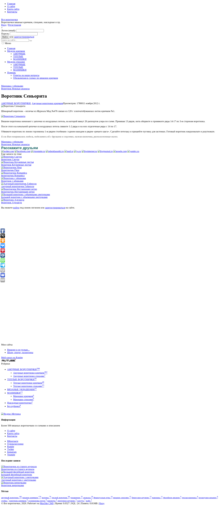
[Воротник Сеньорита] (13, 116)
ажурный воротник (11, 497)
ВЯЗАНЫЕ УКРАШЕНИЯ (22, 389)
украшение (76, 497)
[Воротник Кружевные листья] (17, 162)
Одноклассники (15, 444)
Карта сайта (13, 433)
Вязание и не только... (18, 349)
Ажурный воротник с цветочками (18, 480)
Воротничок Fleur (10, 170)
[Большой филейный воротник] (17, 472)
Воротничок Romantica (13, 175)
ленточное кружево (66, 501)
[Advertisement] (55, 83)
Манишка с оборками (12, 86)
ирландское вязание (208, 497)
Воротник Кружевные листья (16, 165)
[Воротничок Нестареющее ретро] (19, 189)
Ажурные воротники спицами (29, 376)
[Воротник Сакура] (11, 156)
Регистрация (14, 25)
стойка (5, 501)
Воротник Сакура (10, 159)
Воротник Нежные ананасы (15, 88)
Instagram (11, 452)
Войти (5, 37)
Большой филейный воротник (16, 474)
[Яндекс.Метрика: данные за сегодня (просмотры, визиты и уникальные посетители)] (11, 414)
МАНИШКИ (15, 393)
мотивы (46, 497)
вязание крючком (31, 497)
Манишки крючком (23, 396)
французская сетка (103, 497)
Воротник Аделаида (11, 202)
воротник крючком (18, 501)
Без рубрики (14, 406)
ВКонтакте (12, 441)
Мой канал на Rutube (12, 357)
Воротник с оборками (12, 181)
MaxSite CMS (47, 503)
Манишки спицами (23, 399)
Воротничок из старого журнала (17, 469)
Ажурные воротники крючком (47, 103)
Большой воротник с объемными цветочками (24, 197)
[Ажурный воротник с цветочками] (19, 477)
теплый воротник (61, 497)
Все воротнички (9, 19)
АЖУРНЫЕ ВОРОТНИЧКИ (16, 103)
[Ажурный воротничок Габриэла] (19, 183)
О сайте (11, 430)
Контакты (12, 436)
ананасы (88, 497)
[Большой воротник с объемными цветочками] (25, 194)
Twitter (10, 449)
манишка (157, 497)
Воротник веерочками (12, 485)
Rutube (10, 446)
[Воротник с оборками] (13, 178)
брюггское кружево (141, 497)
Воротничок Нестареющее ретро (18, 191)
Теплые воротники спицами (28, 386)
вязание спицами (122, 497)
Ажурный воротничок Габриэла (17, 186)
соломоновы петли (37, 501)
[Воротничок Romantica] (14, 173)
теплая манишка (190, 497)
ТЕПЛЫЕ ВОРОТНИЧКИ (22, 379)
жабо (89, 501)
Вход (3, 25)
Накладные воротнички (20, 403)
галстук (81, 501)
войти (16, 207)
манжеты (52, 501)
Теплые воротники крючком (28, 383)
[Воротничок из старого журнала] (19, 466)
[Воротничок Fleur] (11, 167)
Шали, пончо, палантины (20, 352)
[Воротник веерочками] (13, 482)
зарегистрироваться (24, 37)
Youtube (11, 454)
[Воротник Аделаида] (12, 200)
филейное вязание (172, 497)
